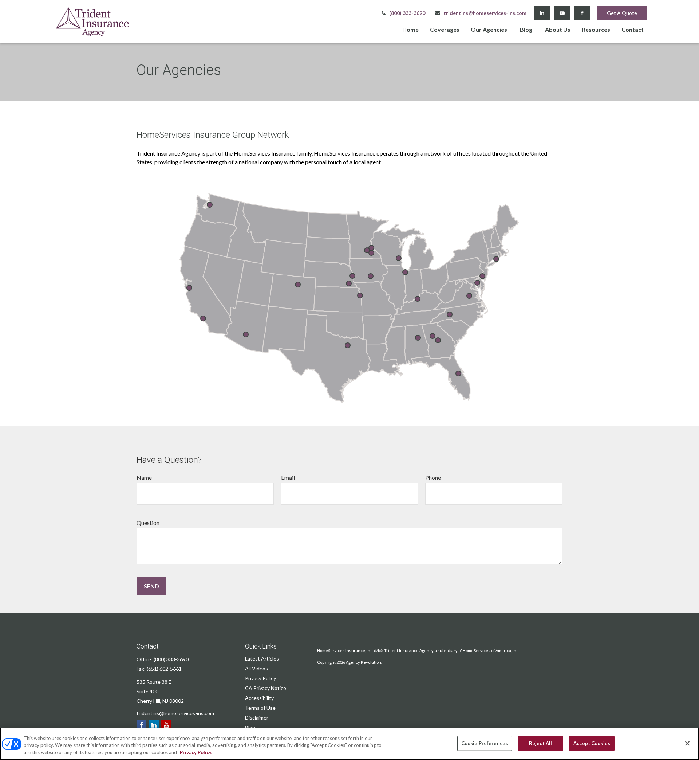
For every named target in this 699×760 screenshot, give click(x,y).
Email (288, 477)
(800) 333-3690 (407, 13)
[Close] (687, 743)
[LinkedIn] (542, 13)
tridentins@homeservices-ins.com (484, 13)
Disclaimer (256, 717)
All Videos (256, 668)
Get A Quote (622, 13)
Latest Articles (262, 658)
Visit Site (371, 247)
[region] (349, 744)
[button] (410, 29)
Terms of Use (260, 708)
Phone (433, 477)
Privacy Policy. (195, 752)
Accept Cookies (591, 743)
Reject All (540, 743)
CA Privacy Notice (265, 688)
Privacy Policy (260, 678)
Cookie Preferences (484, 743)
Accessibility (259, 698)
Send (151, 586)
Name (144, 477)
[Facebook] (582, 13)
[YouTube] (562, 13)
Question (148, 522)
